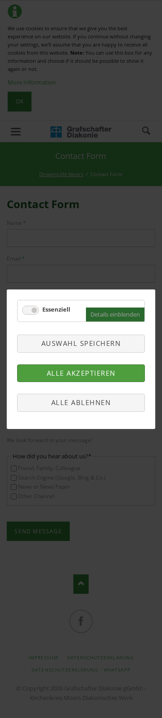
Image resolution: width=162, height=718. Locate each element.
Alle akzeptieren (81, 372)
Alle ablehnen (81, 402)
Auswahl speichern (81, 343)
